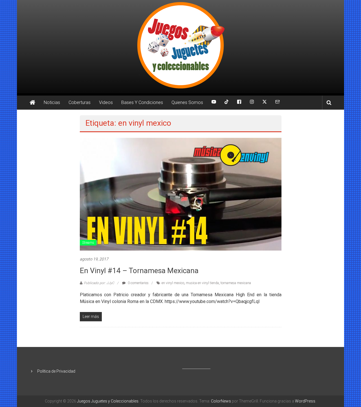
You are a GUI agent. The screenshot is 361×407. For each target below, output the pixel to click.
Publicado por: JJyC (99, 283)
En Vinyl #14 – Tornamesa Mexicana (139, 270)
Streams (88, 243)
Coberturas (80, 102)
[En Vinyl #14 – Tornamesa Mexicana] (180, 194)
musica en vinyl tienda (202, 283)
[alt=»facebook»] (239, 103)
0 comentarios (138, 283)
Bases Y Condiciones (142, 102)
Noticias (52, 102)
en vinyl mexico (173, 283)
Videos (106, 102)
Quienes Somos (187, 102)
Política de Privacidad (56, 371)
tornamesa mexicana (236, 283)
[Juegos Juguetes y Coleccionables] (180, 46)
